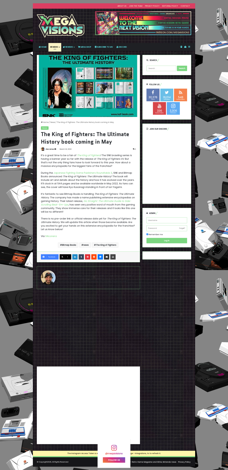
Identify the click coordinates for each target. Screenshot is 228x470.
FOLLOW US (114, 459)
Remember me (155, 234)
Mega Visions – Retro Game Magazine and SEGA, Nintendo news (147, 462)
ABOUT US (121, 6)
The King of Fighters (106, 244)
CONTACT (185, 6)
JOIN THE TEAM (135, 6)
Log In (166, 240)
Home (46, 122)
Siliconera (51, 236)
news (86, 244)
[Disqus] (88, 329)
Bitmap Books (69, 244)
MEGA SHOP (85, 47)
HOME (44, 47)
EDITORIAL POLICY (170, 6)
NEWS (55, 47)
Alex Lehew (50, 149)
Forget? (182, 228)
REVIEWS (69, 47)
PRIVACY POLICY (152, 6)
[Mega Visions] (61, 26)
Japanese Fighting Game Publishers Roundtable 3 (83, 172)
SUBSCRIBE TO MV (104, 47)
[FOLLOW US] (114, 449)
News (52, 122)
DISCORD (122, 47)
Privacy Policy (184, 462)
